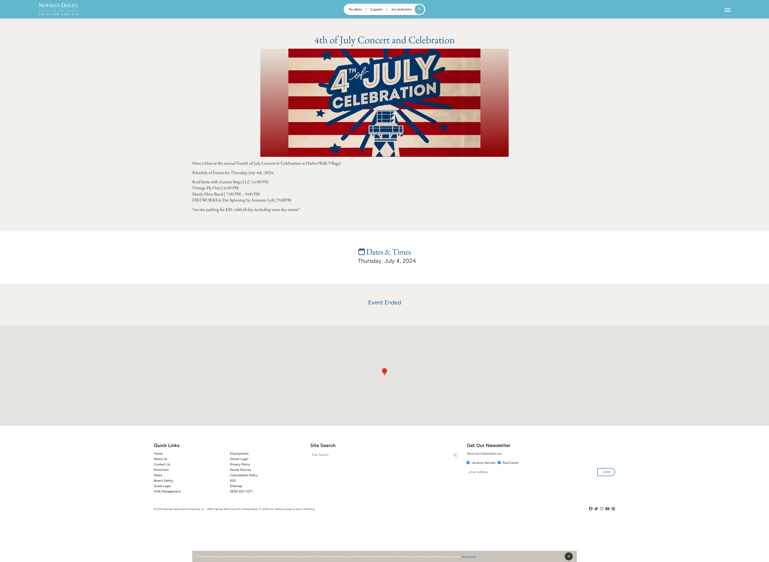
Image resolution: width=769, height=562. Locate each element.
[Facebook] (591, 508)
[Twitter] (596, 508)
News (158, 475)
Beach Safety (163, 480)
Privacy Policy (240, 464)
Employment (239, 453)
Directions (161, 470)
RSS (233, 480)
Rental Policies (240, 470)
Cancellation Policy (244, 475)
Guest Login (162, 486)
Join (606, 472)
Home (158, 453)
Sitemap (236, 486)
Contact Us (162, 464)
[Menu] (728, 10)
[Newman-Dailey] (58, 9)
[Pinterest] (613, 508)
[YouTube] (607, 508)
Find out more (468, 556)
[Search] (455, 455)
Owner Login (239, 459)
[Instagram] (602, 508)
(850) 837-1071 (241, 491)
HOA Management (167, 491)
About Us (160, 459)
